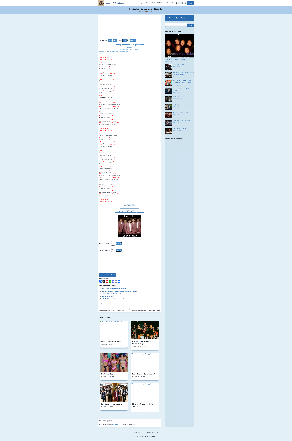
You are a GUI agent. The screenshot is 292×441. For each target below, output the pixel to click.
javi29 (141, 11)
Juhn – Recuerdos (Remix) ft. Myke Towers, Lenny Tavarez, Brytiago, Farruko (182, 82)
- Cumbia (142, 7)
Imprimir (133, 40)
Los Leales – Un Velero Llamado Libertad (114, 288)
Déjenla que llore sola (105, 303)
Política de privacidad (152, 432)
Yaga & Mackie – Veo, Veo (179, 128)
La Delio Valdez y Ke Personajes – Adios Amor (115, 299)
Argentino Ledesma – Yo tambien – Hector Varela (146, 309)
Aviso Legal (137, 432)
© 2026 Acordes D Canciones (146, 436)
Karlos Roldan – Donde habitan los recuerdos (112, 309)
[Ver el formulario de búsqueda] (141, 3)
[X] (179, 3)
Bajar (115, 40)
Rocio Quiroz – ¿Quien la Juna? (143, 374)
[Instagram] (182, 3)
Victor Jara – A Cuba (178, 64)
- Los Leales (149, 7)
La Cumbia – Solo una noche (111, 404)
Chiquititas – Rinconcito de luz (175, 59)
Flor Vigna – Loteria (108, 374)
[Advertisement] (129, 28)
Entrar (190, 3)
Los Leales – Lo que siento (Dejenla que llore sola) (129, 212)
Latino (125, 40)
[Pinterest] (185, 3)
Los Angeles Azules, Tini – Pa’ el (181, 120)
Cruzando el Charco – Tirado (180, 112)
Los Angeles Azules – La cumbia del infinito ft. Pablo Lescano (120, 291)
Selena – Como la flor (108, 296)
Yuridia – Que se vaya (178, 96)
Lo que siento (115, 303)
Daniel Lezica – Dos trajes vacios (111, 293)
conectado (115, 424)
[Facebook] (177, 3)
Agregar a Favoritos (108, 275)
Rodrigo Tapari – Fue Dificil (111, 342)
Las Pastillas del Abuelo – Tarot (181, 104)
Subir (110, 40)
